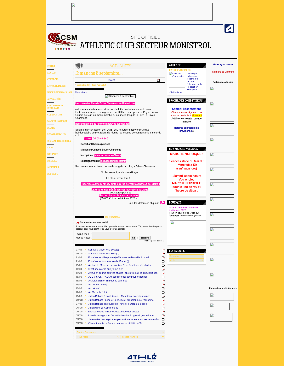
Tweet (111, 80)
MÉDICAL (52, 161)
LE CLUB (51, 73)
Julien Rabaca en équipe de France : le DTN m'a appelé (117, 303)
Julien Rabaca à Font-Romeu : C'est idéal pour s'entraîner (119, 296)
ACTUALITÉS (53, 99)
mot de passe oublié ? (154, 241)
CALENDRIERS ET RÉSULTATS (56, 106)
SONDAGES (52, 154)
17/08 (79, 269)
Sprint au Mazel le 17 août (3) (103, 249)
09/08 (79, 300)
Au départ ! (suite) (97, 284)
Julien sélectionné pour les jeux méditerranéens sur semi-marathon (124, 319)
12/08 (79, 292)
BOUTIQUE (52, 174)
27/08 (79, 249)
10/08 (79, 296)
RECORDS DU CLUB (56, 134)
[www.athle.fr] (229, 32)
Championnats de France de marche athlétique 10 (115, 323)
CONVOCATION (54, 115)
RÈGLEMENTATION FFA (59, 141)
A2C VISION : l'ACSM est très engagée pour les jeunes (117, 276)
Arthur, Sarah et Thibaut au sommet (107, 280)
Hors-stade (81, 92)
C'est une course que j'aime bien (105, 269)
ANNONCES (53, 167)
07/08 (79, 303)
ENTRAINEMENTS (56, 86)
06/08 (79, 307)
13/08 (79, 284)
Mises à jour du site (223, 64)
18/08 (79, 265)
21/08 (79, 257)
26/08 (79, 253)
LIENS (50, 147)
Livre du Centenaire (179, 70)
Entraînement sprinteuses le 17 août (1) (108, 261)
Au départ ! (94, 288)
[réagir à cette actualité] (163, 249)
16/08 (79, 276)
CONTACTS (52, 79)
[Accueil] (62, 48)
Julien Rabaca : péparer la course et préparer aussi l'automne (121, 300)
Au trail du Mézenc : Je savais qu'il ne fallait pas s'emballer (119, 265)
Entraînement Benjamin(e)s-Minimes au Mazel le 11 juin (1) (118, 257)
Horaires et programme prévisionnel (186, 129)
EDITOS (51, 66)
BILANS (51, 128)
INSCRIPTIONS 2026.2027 (59, 92)
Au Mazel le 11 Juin (98, 292)
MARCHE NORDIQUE (57, 121)
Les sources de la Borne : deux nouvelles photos (113, 311)
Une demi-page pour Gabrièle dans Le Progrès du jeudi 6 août (121, 315)
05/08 (79, 315)
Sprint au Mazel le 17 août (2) (103, 253)
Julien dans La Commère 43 (103, 307)
